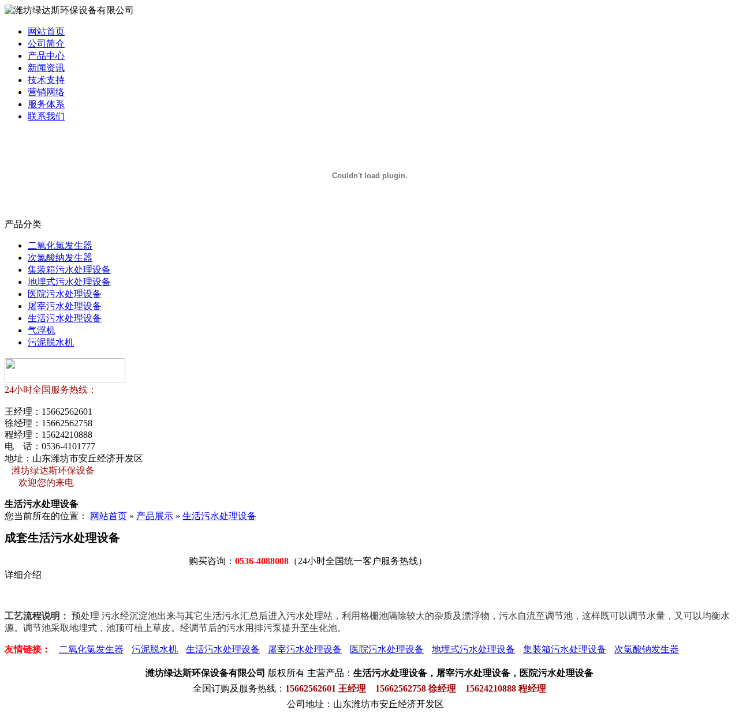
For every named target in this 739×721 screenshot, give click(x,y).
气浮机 (41, 330)
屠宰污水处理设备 (65, 306)
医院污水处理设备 (65, 294)
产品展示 (154, 516)
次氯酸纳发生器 (60, 257)
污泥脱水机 (51, 342)
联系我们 (46, 116)
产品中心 (46, 56)
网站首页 (46, 31)
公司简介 (46, 43)
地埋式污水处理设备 (69, 282)
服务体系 (46, 104)
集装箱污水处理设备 (69, 270)
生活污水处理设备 (65, 318)
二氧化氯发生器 (60, 245)
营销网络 (46, 92)
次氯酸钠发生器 (646, 649)
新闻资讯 (46, 68)
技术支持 (46, 80)
